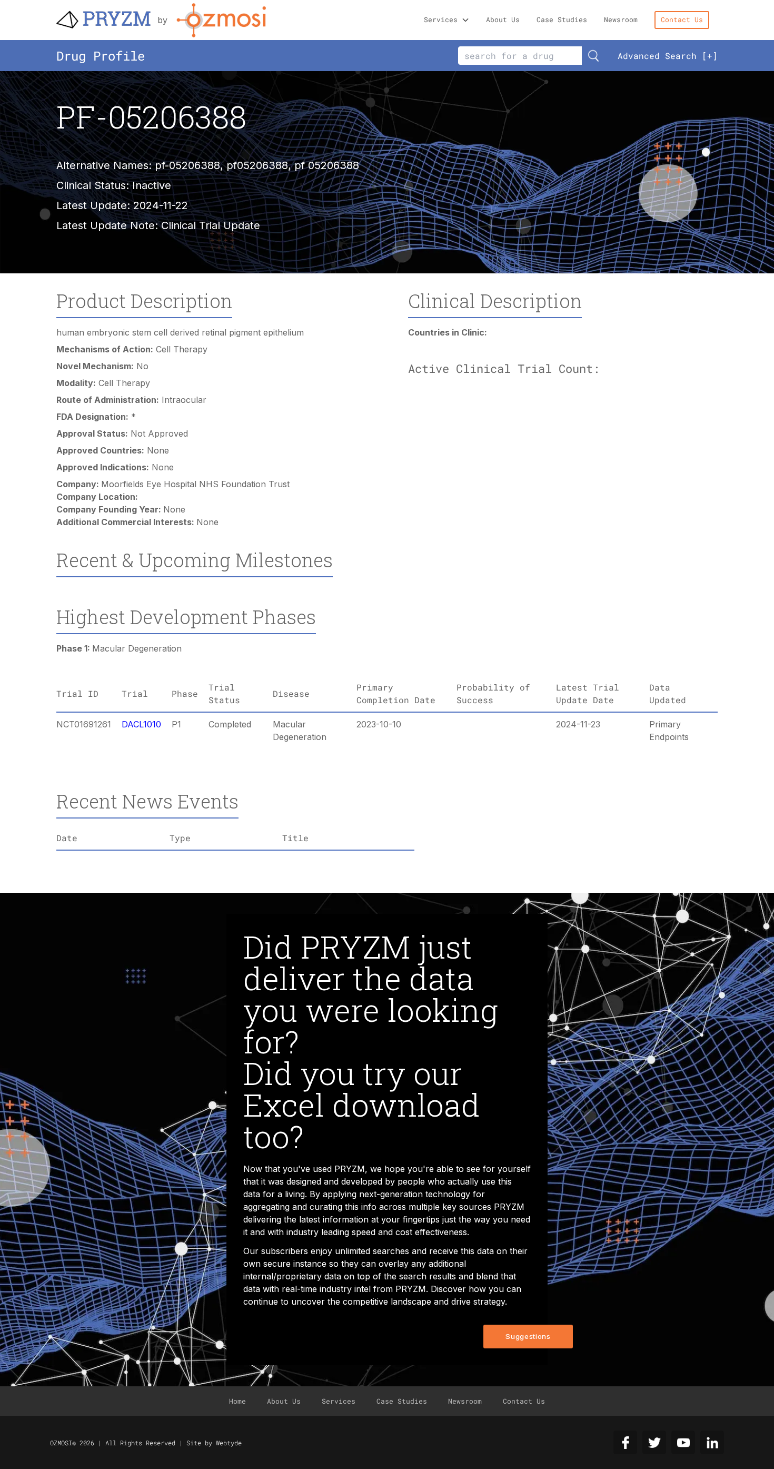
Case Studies (562, 19)
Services (441, 19)
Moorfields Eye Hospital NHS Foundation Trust (195, 484)
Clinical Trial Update (210, 225)
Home (237, 1401)
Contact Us (682, 19)
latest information (334, 1219)
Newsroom (621, 19)
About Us (503, 19)
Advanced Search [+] (668, 55)
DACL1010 (141, 724)
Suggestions (527, 1336)
